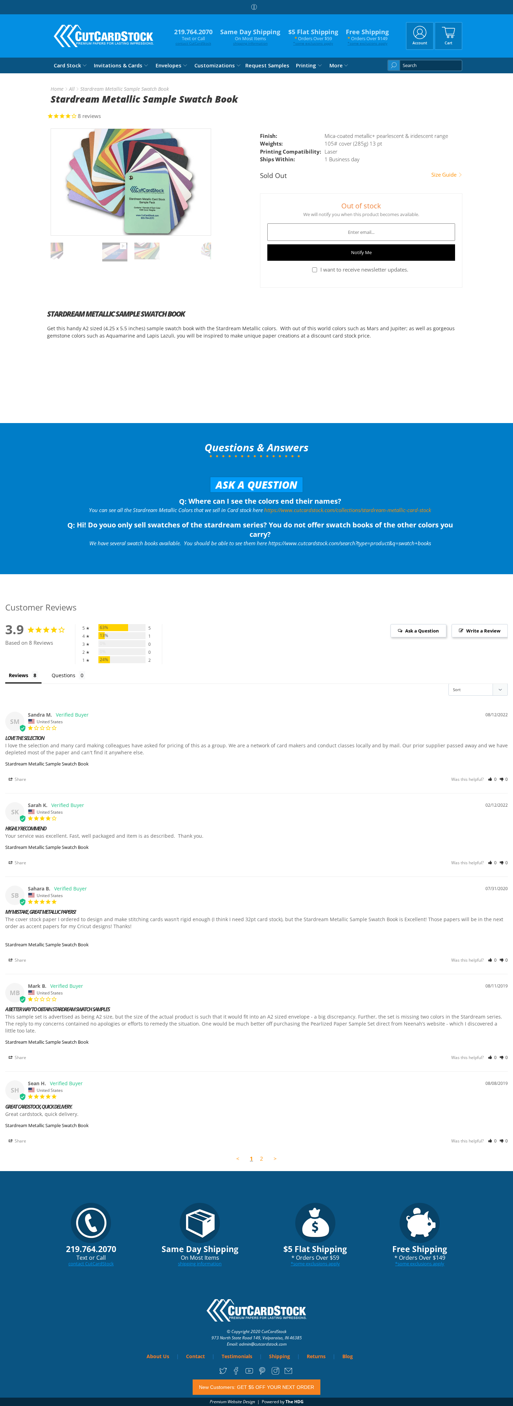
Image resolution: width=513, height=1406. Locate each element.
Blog (347, 1356)
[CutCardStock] (104, 36)
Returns (316, 1356)
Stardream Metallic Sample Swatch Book (47, 764)
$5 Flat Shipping (313, 37)
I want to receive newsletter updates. (364, 269)
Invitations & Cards (118, 65)
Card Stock (67, 65)
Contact (195, 1356)
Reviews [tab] (18, 675)
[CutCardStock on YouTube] (249, 1373)
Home (57, 89)
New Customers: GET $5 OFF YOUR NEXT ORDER (256, 1387)
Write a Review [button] (483, 631)
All (72, 89)
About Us (158, 1356)
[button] (492, 779)
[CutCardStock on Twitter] (223, 1373)
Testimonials (237, 1356)
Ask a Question (256, 484)
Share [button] (20, 779)
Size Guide (444, 174)
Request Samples (267, 65)
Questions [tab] (63, 675)
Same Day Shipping (250, 37)
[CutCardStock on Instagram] (275, 1373)
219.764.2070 (193, 37)
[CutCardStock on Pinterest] (262, 1373)
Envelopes (168, 65)
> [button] (275, 1158)
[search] (424, 65)
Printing (306, 65)
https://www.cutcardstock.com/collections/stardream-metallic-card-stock (347, 509)
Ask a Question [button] (422, 631)
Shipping (279, 1356)
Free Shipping (367, 37)
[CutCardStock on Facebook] (236, 1373)
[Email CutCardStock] (288, 1373)
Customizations (214, 65)
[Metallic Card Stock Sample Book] (131, 182)
